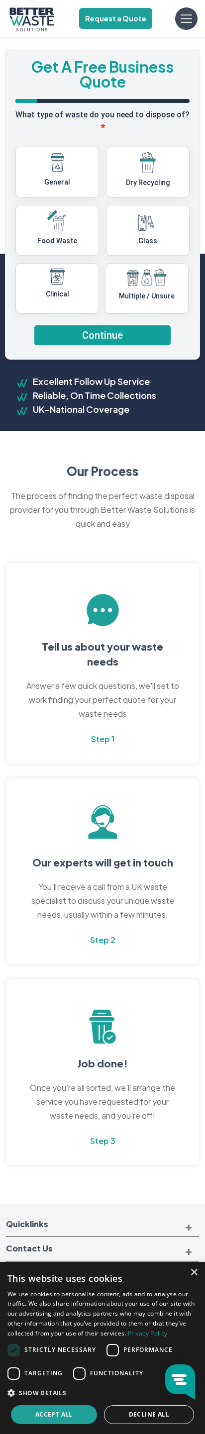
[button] (102, 1393)
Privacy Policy (147, 1333)
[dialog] (102, 1348)
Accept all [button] (54, 1414)
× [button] (194, 1272)
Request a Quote (115, 18)
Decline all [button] (149, 1414)
